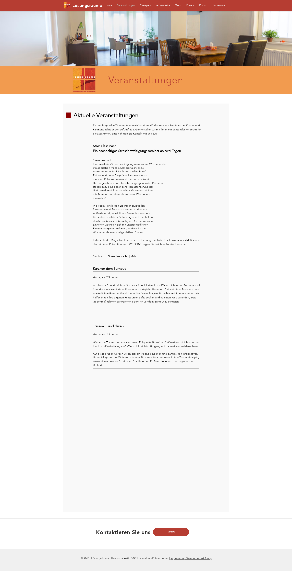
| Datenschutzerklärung (198, 558)
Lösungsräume (87, 5)
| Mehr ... (134, 256)
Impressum (178, 558)
